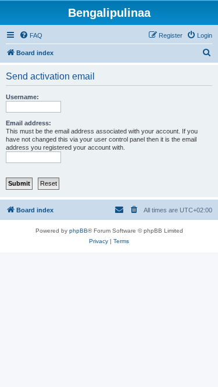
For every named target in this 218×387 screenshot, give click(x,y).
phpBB (78, 230)
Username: (22, 96)
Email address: (28, 123)
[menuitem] (30, 35)
